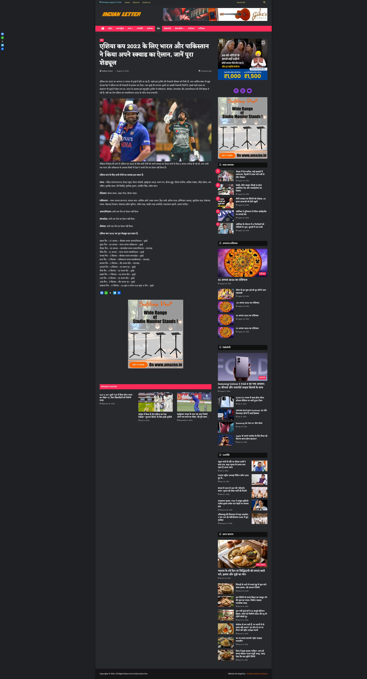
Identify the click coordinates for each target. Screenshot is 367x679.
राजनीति (140, 28)
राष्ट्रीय (110, 28)
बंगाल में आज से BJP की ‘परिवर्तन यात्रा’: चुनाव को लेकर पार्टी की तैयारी (232, 489)
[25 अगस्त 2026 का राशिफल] (226, 307)
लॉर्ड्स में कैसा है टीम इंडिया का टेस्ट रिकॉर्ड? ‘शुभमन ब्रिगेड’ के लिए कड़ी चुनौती (155, 416)
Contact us (146, 2)
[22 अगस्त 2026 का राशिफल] (226, 332)
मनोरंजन (191, 28)
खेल (158, 28)
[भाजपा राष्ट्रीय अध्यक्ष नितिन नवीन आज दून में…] (259, 479)
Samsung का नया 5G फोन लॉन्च (249, 423)
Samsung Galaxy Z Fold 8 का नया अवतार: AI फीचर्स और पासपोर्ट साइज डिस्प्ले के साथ (241, 386)
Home (127, 2)
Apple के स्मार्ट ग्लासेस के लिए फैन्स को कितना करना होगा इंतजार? (251, 437)
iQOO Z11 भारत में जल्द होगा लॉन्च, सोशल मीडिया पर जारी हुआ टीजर (250, 399)
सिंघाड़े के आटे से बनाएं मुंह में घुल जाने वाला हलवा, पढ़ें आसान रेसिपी (251, 586)
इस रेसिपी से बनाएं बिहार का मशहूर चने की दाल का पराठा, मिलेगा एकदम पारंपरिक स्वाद (251, 600)
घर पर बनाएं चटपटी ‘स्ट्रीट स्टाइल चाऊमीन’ (249, 640)
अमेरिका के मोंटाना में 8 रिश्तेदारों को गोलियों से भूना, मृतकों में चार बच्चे (250, 226)
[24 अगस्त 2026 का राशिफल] (226, 319)
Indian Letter (107, 71)
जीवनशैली (178, 28)
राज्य (129, 28)
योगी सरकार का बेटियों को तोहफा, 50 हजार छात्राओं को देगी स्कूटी (251, 200)
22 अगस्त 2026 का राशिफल (247, 328)
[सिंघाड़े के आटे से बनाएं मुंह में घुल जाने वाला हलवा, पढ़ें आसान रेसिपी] (226, 588)
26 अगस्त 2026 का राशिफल (233, 280)
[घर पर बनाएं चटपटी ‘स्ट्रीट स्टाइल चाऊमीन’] (226, 642)
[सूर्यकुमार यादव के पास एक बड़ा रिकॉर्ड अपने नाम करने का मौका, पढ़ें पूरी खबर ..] (194, 402)
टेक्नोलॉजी (167, 28)
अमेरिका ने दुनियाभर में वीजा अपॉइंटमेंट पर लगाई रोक (251, 213)
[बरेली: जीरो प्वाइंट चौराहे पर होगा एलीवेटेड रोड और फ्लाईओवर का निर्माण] (226, 189)
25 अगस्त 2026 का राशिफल (247, 303)
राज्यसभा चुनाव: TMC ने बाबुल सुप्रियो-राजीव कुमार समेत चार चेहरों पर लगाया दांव (233, 503)
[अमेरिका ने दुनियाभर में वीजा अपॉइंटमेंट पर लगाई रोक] (226, 215)
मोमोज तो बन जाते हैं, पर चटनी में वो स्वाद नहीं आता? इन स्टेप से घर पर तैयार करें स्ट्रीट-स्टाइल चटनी (250, 627)
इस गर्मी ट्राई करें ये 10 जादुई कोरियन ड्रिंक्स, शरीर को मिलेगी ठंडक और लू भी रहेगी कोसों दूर (251, 614)
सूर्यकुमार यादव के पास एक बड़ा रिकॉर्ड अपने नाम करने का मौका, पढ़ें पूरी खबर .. (193, 416)
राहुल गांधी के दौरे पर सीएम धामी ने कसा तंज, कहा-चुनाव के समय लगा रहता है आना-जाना (232, 464)
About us (136, 2)
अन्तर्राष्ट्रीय (120, 28)
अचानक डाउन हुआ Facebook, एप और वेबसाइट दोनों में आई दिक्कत (251, 412)
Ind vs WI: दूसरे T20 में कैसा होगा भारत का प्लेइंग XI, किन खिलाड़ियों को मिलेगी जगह (116, 397)
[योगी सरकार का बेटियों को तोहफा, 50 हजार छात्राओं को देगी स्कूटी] (226, 203)
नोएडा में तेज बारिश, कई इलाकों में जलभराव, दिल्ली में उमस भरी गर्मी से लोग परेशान (250, 174)
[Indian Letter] (121, 14)
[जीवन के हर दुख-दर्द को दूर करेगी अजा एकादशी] (226, 294)
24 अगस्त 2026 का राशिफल (247, 315)
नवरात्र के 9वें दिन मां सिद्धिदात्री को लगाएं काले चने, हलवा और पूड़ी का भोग (241, 573)
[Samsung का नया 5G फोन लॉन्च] (226, 427)
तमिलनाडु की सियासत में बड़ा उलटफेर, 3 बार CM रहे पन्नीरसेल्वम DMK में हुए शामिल (233, 517)
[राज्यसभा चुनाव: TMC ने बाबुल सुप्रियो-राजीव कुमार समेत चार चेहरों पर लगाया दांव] (259, 505)
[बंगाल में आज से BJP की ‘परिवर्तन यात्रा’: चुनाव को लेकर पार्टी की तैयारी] (259, 492)
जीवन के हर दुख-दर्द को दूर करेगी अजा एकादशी (251, 291)
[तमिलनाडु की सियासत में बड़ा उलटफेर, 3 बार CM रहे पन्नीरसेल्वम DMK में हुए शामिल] (259, 518)
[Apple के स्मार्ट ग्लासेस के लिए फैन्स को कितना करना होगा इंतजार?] (226, 440)
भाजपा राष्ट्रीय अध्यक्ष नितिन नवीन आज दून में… (233, 477)
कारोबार (150, 28)
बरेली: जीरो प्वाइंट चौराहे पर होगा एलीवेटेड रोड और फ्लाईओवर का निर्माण (249, 188)
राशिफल (201, 28)
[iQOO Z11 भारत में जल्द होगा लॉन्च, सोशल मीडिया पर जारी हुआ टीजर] (226, 401)
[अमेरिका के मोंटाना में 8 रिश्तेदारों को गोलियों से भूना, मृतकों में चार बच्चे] (226, 228)
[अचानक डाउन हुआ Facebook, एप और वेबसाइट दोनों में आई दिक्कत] (226, 414)
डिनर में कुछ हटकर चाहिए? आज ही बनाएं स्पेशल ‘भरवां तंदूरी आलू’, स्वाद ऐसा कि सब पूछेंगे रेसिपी (250, 654)
